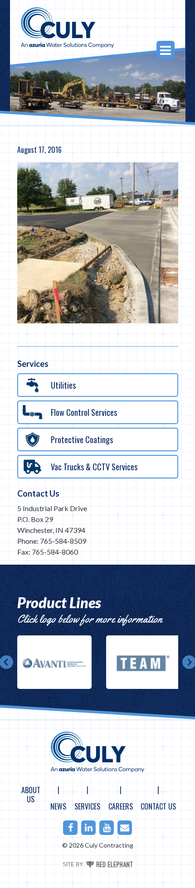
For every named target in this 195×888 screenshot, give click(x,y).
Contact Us (38, 493)
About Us (30, 795)
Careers (120, 806)
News (58, 806)
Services (87, 806)
